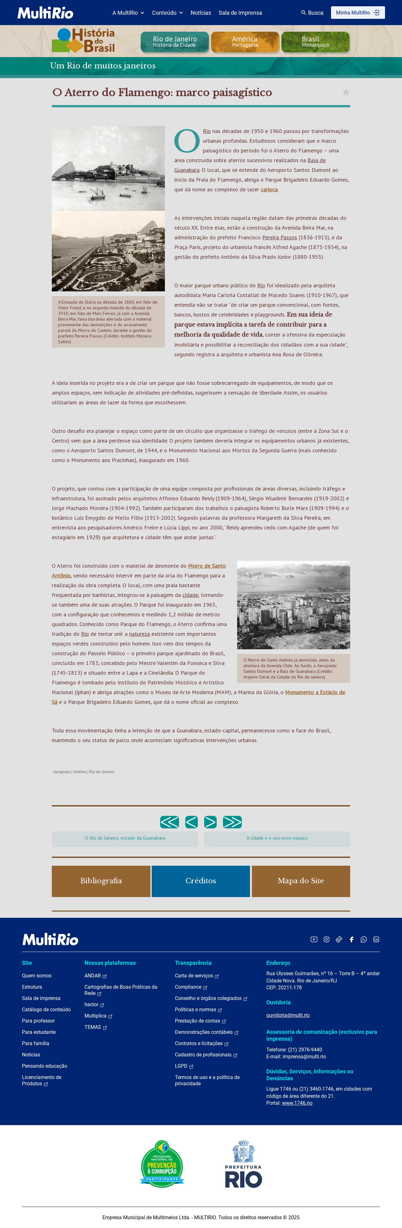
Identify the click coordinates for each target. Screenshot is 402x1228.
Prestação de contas (198, 1021)
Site (27, 963)
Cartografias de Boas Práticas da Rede (120, 990)
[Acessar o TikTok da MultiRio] (339, 939)
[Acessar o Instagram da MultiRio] (326, 939)
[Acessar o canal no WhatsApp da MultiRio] (364, 939)
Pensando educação (44, 1066)
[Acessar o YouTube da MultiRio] (314, 939)
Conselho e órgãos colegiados (209, 998)
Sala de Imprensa (240, 12)
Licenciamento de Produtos (41, 1080)
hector (92, 1004)
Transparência (193, 963)
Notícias (201, 12)
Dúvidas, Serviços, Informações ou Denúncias (309, 1075)
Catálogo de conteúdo (46, 1010)
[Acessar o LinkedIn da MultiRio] (376, 939)
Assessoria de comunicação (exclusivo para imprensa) (321, 1035)
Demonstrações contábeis (204, 1032)
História (79, 772)
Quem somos (37, 976)
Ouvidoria (278, 1002)
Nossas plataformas (110, 963)
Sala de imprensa (41, 998)
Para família (35, 1043)
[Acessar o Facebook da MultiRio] (351, 939)
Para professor (38, 1021)
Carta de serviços (194, 976)
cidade (190, 594)
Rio (207, 131)
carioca (269, 189)
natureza (139, 633)
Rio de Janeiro (101, 772)
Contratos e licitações (199, 1043)
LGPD (182, 1066)
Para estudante (39, 1032)
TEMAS (93, 1027)
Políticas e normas (196, 1010)
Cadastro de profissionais (204, 1055)
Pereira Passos (279, 237)
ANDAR (93, 976)
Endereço (278, 963)
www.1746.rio (297, 1103)
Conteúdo (164, 12)
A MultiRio (125, 12)
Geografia (61, 772)
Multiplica (96, 1016)
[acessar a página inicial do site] (45, 12)
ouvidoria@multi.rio (288, 1015)
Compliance (189, 987)
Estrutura (32, 987)
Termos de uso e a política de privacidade (207, 1080)
